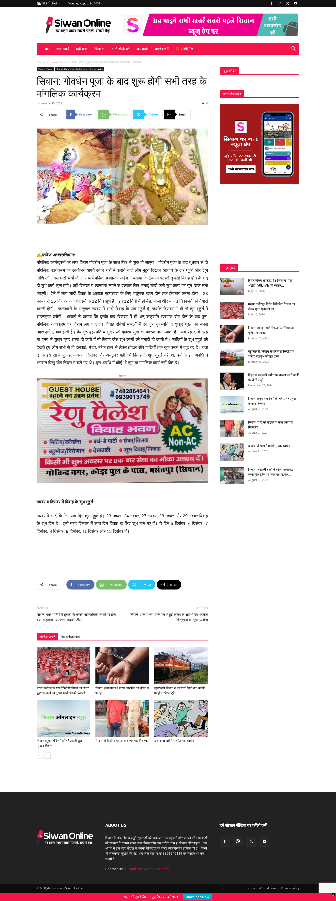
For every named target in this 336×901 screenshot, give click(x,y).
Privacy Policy (290, 880)
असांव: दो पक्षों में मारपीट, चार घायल (174, 733)
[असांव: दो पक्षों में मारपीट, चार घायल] (181, 710)
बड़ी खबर (82, 48)
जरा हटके (142, 48)
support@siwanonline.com (147, 861)
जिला (97, 48)
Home (41, 62)
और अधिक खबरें (70, 629)
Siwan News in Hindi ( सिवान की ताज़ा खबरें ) (80, 69)
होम (47, 48)
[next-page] (48, 748)
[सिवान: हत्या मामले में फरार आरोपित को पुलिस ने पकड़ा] (122, 657)
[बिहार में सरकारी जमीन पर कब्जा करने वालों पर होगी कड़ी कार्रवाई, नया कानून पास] (232, 381)
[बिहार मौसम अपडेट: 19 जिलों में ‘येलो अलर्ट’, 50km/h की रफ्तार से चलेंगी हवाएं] (232, 286)
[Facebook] (271, 3)
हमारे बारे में (161, 48)
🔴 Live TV (184, 48)
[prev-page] (40, 748)
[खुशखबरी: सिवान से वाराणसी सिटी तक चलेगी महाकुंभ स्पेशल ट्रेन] (181, 657)
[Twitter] (287, 3)
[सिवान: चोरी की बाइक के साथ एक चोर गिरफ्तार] (122, 710)
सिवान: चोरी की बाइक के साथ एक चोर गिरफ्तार (121, 733)
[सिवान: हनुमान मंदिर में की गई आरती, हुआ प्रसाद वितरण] (63, 710)
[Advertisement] (122, 238)
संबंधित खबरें (47, 629)
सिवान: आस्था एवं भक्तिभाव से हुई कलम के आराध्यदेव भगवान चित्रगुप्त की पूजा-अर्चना (169, 609)
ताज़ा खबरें (62, 48)
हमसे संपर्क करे (121, 48)
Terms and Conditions (261, 880)
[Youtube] (295, 3)
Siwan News (58, 62)
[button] (293, 49)
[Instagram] (279, 3)
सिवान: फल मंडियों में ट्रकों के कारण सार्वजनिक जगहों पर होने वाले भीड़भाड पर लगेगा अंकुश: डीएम (76, 609)
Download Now (197, 897)
